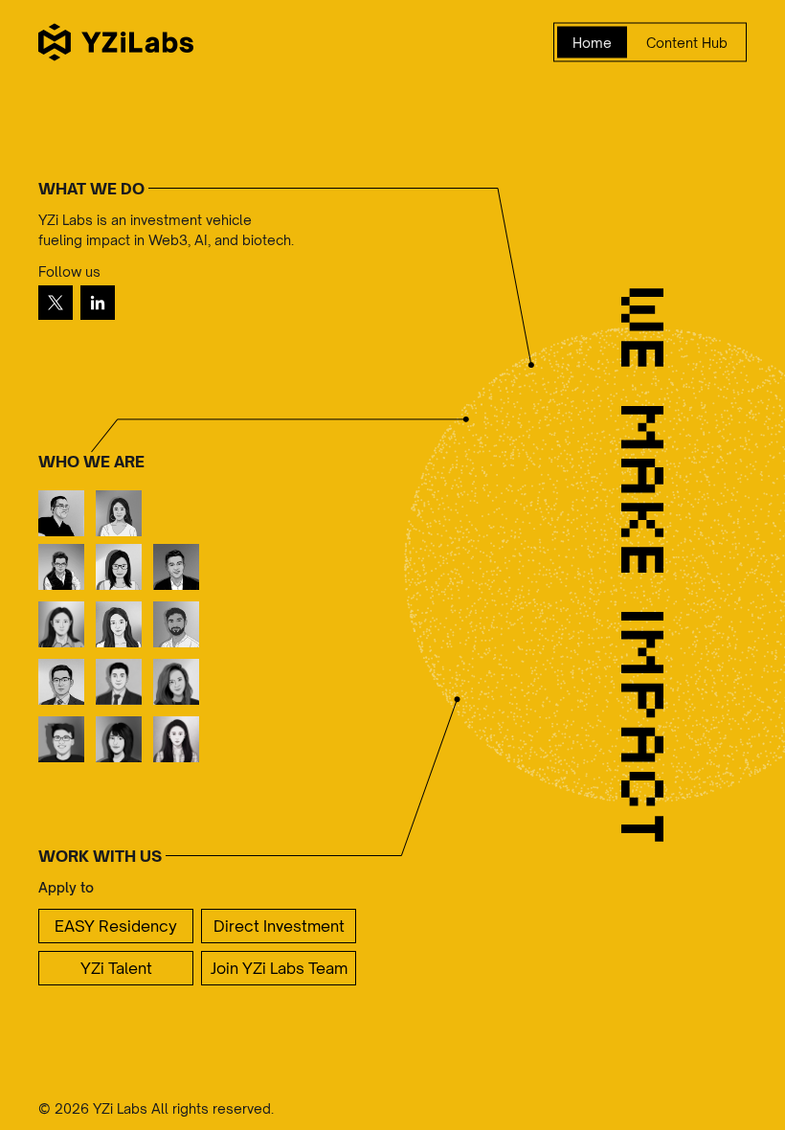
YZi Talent (116, 968)
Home (592, 42)
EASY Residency (116, 926)
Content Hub (687, 42)
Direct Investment (279, 926)
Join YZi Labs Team (279, 968)
